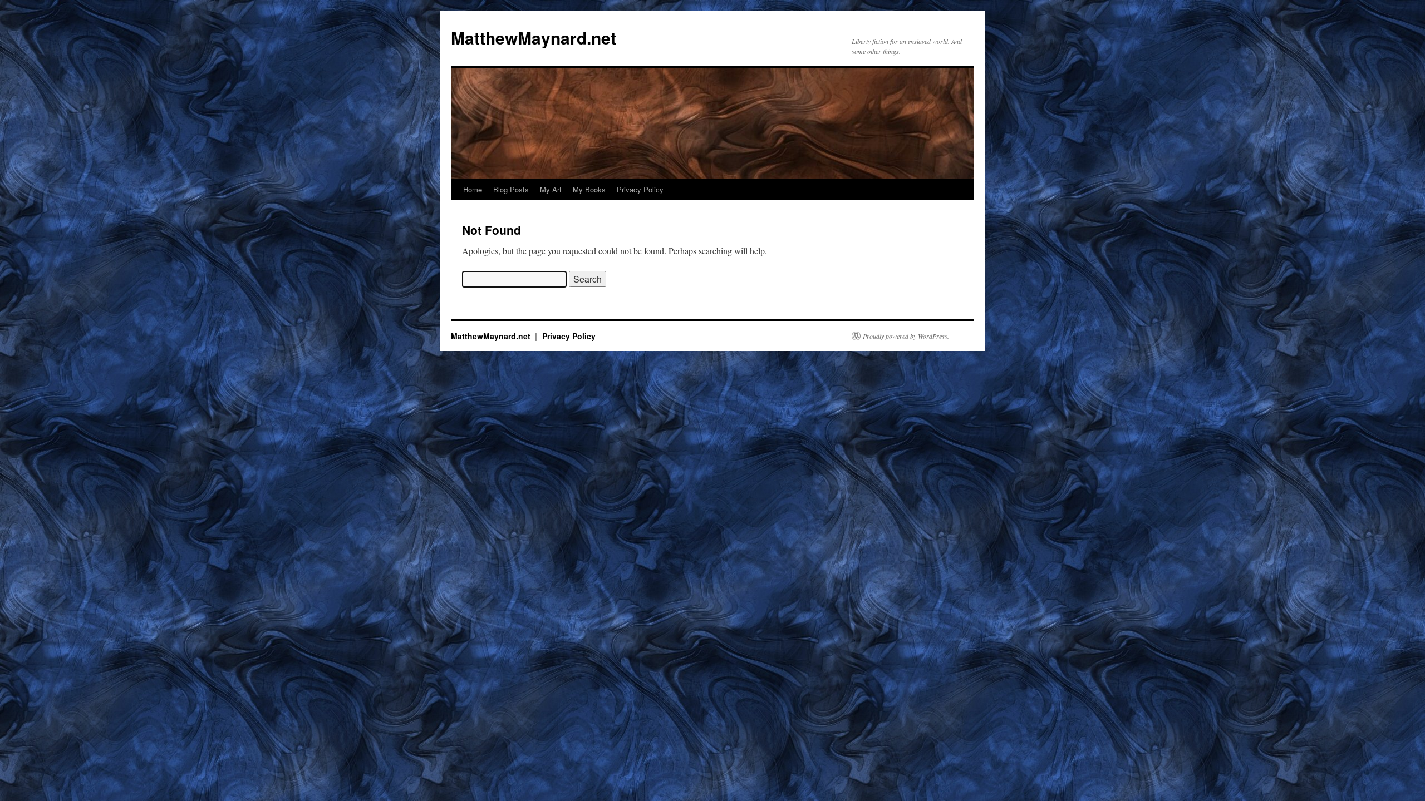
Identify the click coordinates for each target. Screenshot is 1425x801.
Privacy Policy (640, 189)
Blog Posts (511, 189)
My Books (589, 189)
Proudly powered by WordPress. (906, 336)
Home (472, 189)
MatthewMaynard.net (533, 38)
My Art (551, 189)
